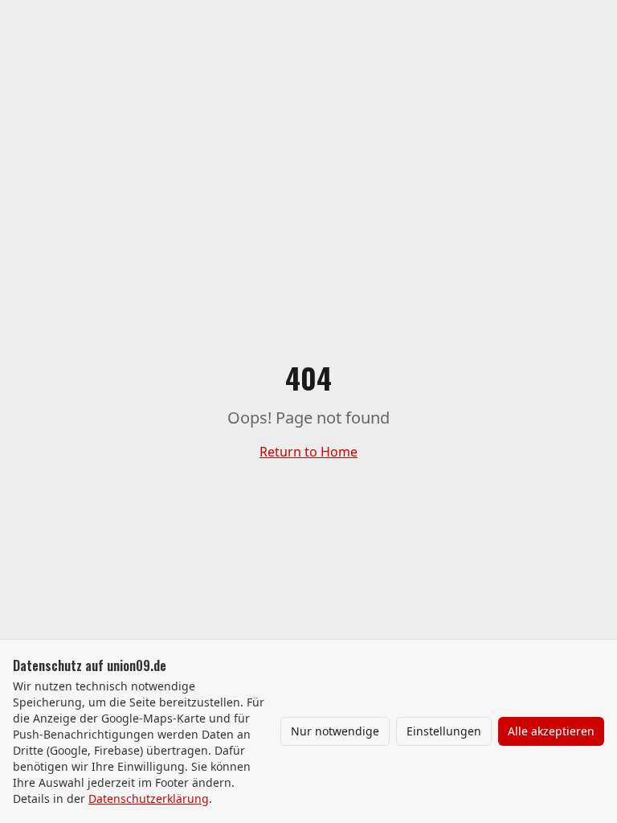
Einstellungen (444, 731)
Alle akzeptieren (551, 731)
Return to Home (308, 452)
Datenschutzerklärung (148, 798)
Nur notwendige (335, 731)
